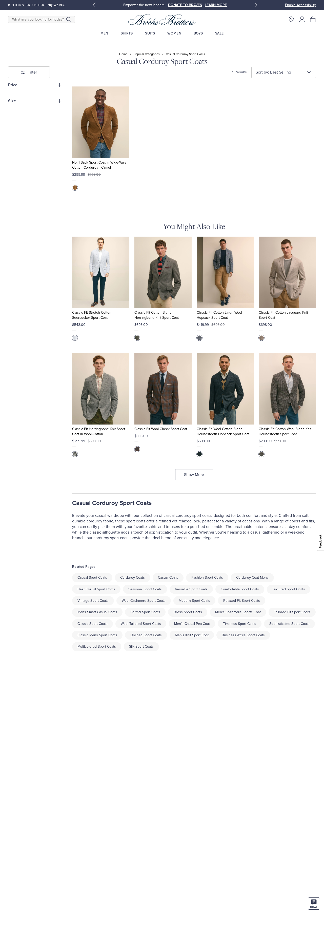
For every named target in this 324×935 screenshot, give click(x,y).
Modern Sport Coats (194, 600)
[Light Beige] (261, 338)
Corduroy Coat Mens (252, 577)
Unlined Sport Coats (146, 635)
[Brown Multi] (261, 454)
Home (123, 54)
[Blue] (75, 338)
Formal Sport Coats (145, 612)
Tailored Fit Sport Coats (292, 612)
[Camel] (75, 187)
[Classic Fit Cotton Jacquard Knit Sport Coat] (287, 272)
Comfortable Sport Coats (240, 589)
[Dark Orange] (137, 449)
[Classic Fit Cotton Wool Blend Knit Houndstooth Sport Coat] (287, 388)
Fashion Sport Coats (207, 577)
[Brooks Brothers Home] (162, 19)
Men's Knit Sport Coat (192, 635)
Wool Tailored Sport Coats (141, 624)
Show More (194, 474)
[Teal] (199, 454)
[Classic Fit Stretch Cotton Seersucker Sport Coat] (100, 272)
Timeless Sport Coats (239, 624)
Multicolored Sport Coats (96, 646)
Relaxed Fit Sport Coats (241, 600)
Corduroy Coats (132, 577)
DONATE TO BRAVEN (185, 5)
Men (104, 33)
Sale (219, 33)
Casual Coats (168, 577)
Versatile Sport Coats (191, 589)
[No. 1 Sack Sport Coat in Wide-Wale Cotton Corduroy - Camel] (100, 122)
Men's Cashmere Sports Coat (238, 612)
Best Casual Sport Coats (96, 589)
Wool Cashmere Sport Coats (144, 600)
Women (174, 33)
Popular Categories (147, 54)
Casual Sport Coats (92, 577)
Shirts (127, 33)
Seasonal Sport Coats (145, 589)
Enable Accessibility (300, 5)
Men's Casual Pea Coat (192, 624)
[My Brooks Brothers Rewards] (36, 5)
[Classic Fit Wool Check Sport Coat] (163, 388)
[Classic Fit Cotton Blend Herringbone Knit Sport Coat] (163, 272)
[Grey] (137, 338)
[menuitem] (104, 33)
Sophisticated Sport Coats (289, 624)
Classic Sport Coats (92, 624)
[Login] (302, 19)
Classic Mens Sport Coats (97, 635)
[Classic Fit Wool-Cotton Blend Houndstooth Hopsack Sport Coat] (225, 388)
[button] (313, 19)
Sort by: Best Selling (273, 72)
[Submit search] (68, 19)
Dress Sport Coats (187, 612)
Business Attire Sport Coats (243, 635)
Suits (150, 33)
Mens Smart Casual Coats (97, 612)
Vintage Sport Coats (93, 600)
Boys (198, 33)
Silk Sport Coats (141, 646)
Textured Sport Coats (288, 589)
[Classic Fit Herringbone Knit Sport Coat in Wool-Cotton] (100, 388)
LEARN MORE (216, 5)
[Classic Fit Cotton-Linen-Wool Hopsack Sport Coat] (225, 272)
